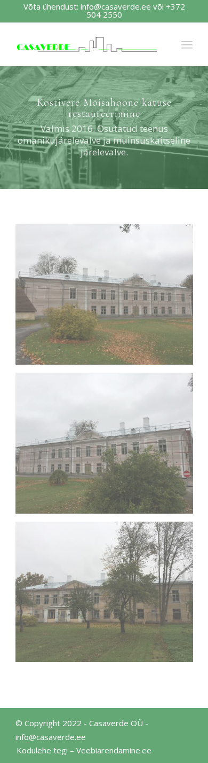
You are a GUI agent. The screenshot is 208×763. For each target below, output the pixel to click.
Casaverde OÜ (116, 723)
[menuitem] (81, 750)
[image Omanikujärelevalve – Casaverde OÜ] (108, 298)
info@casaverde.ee (116, 6)
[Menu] (187, 44)
